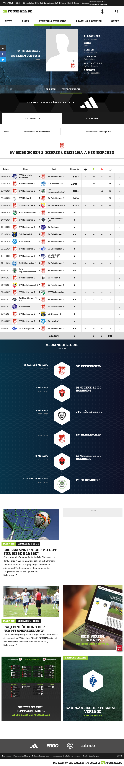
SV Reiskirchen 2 (28, 51)
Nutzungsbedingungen (40, 756)
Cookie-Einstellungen (91, 756)
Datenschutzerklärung (21, 756)
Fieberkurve (92, 118)
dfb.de (18, 3)
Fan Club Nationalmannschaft (47, 3)
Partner (63, 3)
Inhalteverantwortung (72, 756)
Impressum (6, 756)
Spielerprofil (71, 89)
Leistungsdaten (32, 118)
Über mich (50, 89)
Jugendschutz (57, 756)
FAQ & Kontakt (73, 3)
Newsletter (86, 3)
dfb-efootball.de (28, 3)
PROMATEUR (8, 3)
